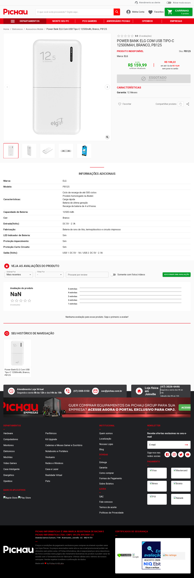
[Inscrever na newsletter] (186, 445)
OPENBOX (147, 21)
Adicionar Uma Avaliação (176, 274)
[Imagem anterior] (7, 87)
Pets (47, 481)
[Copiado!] (181, 104)
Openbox (7, 481)
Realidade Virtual (53, 475)
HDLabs (60, 563)
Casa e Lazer (51, 469)
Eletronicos (9, 451)
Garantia (103, 467)
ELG (126, 56)
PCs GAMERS (89, 21)
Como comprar (106, 473)
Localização (105, 438)
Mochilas (7, 457)
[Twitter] (180, 454)
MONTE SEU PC (60, 21)
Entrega (103, 462)
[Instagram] (173, 454)
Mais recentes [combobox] (14, 274)
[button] (119, 104)
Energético (8, 475)
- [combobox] (37, 274)
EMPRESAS (176, 21)
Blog (101, 449)
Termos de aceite (108, 507)
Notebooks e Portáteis (56, 451)
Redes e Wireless (54, 463)
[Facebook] (166, 454)
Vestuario (50, 457)
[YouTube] (187, 454)
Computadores (10, 439)
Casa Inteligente (11, 469)
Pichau (52, 563)
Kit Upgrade (51, 439)
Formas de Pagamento (110, 478)
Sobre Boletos (106, 483)
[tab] (10, 150)
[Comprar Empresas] (97, 407)
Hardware (8, 433)
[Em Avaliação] (151, 555)
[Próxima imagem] (107, 87)
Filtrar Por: (41, 272)
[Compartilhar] (188, 104)
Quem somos (106, 433)
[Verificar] (124, 557)
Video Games (10, 463)
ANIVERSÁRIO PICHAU (118, 21)
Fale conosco (106, 502)
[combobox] (77, 12)
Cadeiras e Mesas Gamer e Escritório (63, 445)
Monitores (8, 445)
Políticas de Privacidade (111, 512)
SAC (101, 496)
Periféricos (51, 433)
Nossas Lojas (106, 444)
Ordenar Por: (11, 272)
